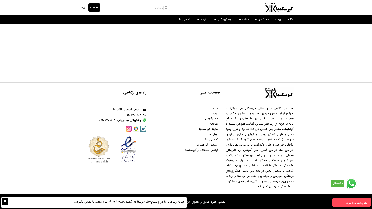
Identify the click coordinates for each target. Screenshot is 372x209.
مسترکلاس (261, 19)
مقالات (243, 19)
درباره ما (202, 19)
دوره (277, 19)
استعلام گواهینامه (207, 144)
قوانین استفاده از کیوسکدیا (201, 149)
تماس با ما (184, 19)
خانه (290, 19)
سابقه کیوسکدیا (223, 19)
